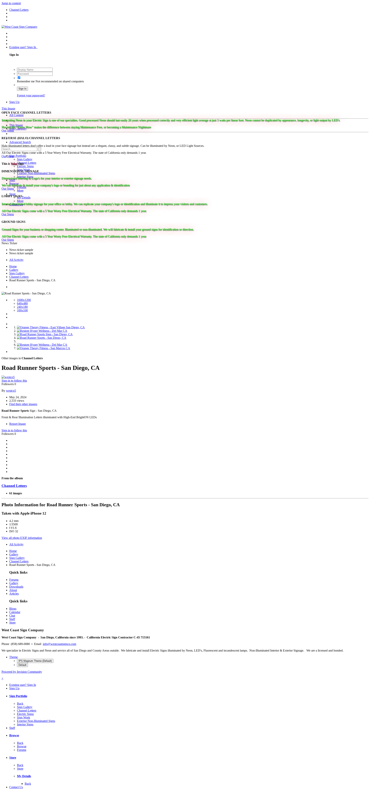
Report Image (17, 423)
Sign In (22, 88)
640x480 (22, 303)
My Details (23, 197)
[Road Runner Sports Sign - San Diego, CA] (45, 334)
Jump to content (11, 3)
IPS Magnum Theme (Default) (35, 660)
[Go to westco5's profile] (8, 377)
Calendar (14, 612)
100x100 (22, 310)
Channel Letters (26, 162)
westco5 (11, 390)
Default (22, 665)
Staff (12, 619)
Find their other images (23, 404)
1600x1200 (24, 300)
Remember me (26, 81)
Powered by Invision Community (22, 671)
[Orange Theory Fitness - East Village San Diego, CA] (51, 327)
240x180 (22, 307)
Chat (12, 615)
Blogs (12, 608)
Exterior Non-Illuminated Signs (36, 721)
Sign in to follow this (14, 380)
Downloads (16, 586)
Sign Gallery (24, 159)
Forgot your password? (31, 95)
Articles (14, 593)
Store (12, 194)
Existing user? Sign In (23, 47)
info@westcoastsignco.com (59, 644)
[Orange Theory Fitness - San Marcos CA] (43, 348)
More (20, 190)
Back (20, 703)
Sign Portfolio (17, 155)
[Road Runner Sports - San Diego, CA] (41, 337)
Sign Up (14, 102)
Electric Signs (25, 166)
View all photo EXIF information (22, 537)
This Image (16, 125)
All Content (16, 115)
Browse (14, 735)
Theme (13, 657)
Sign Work (23, 717)
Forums (13, 579)
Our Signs (8, 130)
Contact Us (16, 787)
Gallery (13, 583)
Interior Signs (25, 724)
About (13, 590)
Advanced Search (20, 142)
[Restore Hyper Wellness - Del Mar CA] (42, 330)
